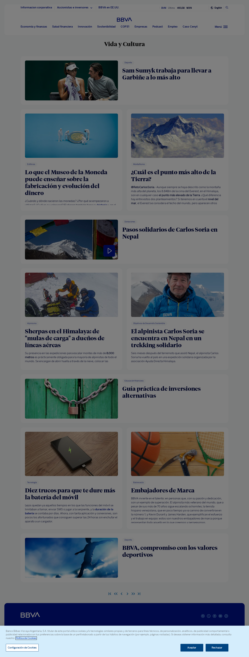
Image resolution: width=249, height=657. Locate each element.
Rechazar (217, 647)
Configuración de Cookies (22, 647)
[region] (124, 641)
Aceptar (191, 647)
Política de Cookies (26, 638)
